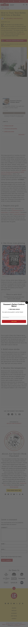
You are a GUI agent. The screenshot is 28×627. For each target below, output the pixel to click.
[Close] (26, 302)
